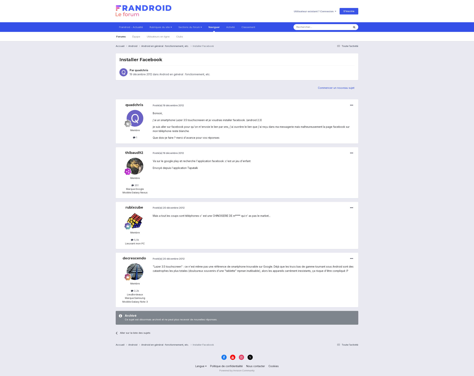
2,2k (136, 290)
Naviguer (214, 27)
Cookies (273, 366)
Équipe (136, 36)
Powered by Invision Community (237, 370)
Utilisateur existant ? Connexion (314, 11)
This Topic (339, 27)
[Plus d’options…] (351, 105)
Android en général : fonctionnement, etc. (184, 74)
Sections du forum (189, 27)
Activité (230, 27)
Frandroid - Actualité (131, 27)
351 (136, 185)
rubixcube (134, 207)
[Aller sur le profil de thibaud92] (135, 166)
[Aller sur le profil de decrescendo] (135, 271)
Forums (121, 36)
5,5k (136, 239)
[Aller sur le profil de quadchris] (123, 72)
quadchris (141, 70)
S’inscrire (348, 11)
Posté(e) (168, 105)
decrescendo (134, 258)
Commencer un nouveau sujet (336, 87)
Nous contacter (255, 366)
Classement (248, 27)
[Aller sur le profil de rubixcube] (135, 220)
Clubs (179, 36)
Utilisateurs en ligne (158, 36)
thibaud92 (134, 153)
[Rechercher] (354, 27)
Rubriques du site (160, 27)
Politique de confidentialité (226, 366)
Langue (200, 366)
